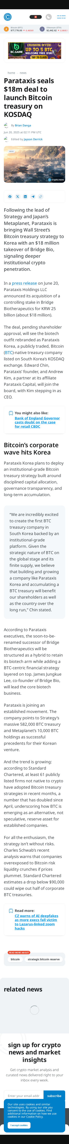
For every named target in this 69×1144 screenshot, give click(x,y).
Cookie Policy (34, 1116)
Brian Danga (23, 125)
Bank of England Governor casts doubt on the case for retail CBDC (37, 422)
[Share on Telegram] (33, 197)
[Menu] (61, 17)
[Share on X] (18, 197)
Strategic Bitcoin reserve (44, 959)
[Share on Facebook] (10, 197)
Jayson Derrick (33, 139)
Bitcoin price (19, 29)
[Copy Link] (41, 197)
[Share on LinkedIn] (25, 197)
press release (24, 283)
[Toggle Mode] (49, 17)
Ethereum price (54, 29)
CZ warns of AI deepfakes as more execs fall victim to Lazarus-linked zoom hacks (36, 922)
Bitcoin (15, 959)
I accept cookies (19, 1125)
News (23, 73)
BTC (8, 352)
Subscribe (54, 1096)
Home (11, 73)
